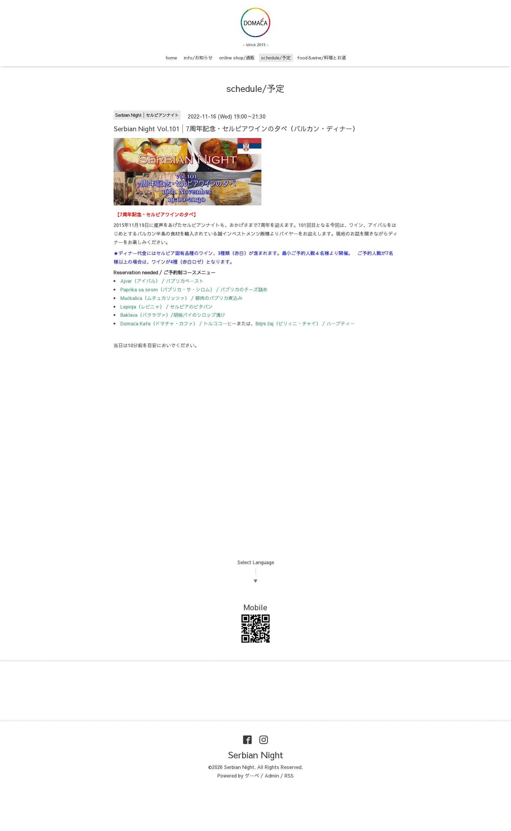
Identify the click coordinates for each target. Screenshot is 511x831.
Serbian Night (255, 755)
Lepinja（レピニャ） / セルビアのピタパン (166, 306)
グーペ (252, 775)
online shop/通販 (237, 57)
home (171, 57)
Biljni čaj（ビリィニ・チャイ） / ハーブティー (305, 323)
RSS (289, 775)
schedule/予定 (276, 57)
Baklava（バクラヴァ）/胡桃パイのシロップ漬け (172, 314)
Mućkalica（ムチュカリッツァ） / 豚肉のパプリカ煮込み (181, 298)
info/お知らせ (198, 57)
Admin (272, 775)
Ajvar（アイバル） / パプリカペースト (162, 280)
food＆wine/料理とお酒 (321, 57)
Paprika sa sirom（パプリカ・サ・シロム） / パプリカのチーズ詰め (194, 289)
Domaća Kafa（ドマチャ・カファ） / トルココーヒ (176, 323)
